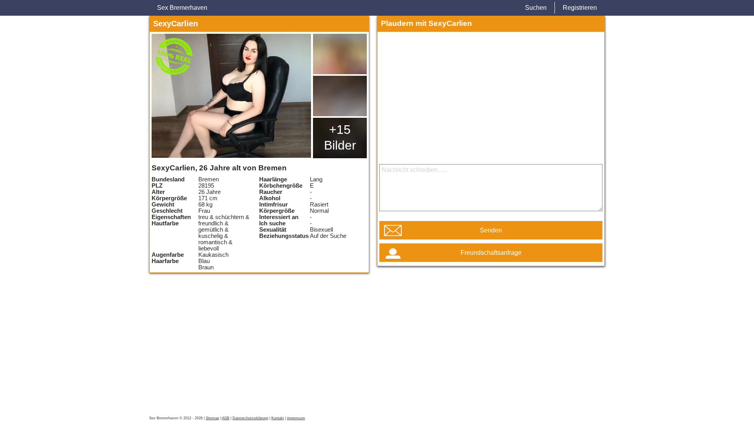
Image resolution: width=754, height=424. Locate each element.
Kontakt (277, 418)
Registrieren (580, 7)
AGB (225, 418)
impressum (296, 418)
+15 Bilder (340, 137)
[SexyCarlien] (231, 96)
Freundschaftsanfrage (491, 252)
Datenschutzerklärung (250, 418)
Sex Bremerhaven (182, 7)
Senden (491, 230)
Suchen (536, 7)
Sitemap (212, 418)
